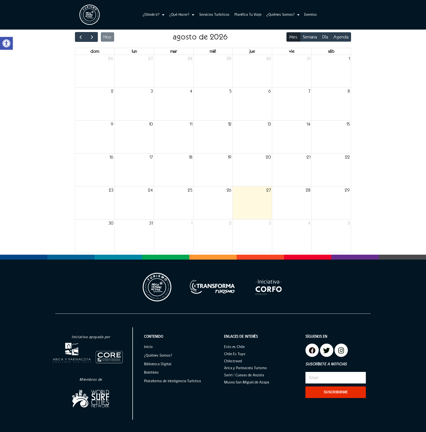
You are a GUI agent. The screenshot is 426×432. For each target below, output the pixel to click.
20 (268, 157)
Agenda (340, 36)
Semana (310, 36)
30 (268, 58)
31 (308, 58)
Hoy (107, 36)
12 (230, 124)
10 (151, 124)
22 (347, 157)
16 (111, 157)
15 (348, 124)
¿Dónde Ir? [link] (151, 15)
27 (150, 58)
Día (325, 36)
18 (190, 157)
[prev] (81, 37)
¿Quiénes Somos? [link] (280, 15)
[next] (92, 37)
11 (190, 124)
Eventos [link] (310, 15)
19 (230, 157)
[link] (6, 43)
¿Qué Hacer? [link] (179, 15)
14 (308, 124)
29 (229, 58)
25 (190, 190)
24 (150, 190)
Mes (293, 36)
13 (269, 124)
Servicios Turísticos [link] (214, 15)
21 (308, 157)
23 (111, 190)
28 (190, 58)
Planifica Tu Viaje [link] (248, 15)
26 (110, 58)
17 (151, 157)
